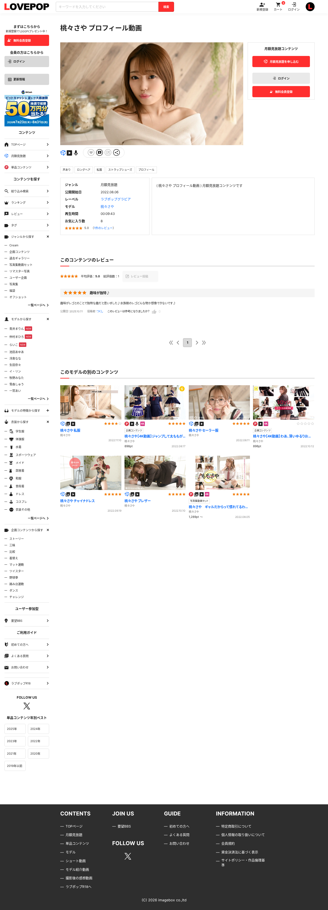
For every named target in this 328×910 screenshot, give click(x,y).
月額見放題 (74, 835)
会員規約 (228, 843)
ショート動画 (76, 861)
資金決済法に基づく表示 (239, 852)
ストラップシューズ (120, 169)
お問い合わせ (179, 843)
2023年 (12, 741)
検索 (166, 6)
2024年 (35, 729)
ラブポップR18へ (78, 887)
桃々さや (107, 206)
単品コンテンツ (77, 843)
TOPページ (74, 826)
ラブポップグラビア (116, 199)
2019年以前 (14, 766)
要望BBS (124, 826)
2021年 (12, 753)
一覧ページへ (36, 305)
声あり (67, 169)
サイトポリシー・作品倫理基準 (243, 862)
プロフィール (146, 169)
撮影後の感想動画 (79, 878)
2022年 (35, 741)
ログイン (19, 61)
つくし (100, 311)
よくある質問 (179, 835)
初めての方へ (179, 826)
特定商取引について (236, 826)
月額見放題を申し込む (284, 61)
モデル (71, 852)
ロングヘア (83, 169)
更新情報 (19, 79)
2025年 (12, 729)
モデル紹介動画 (77, 869)
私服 (99, 169)
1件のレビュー (103, 228)
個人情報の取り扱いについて (243, 835)
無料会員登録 (22, 40)
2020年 (35, 753)
